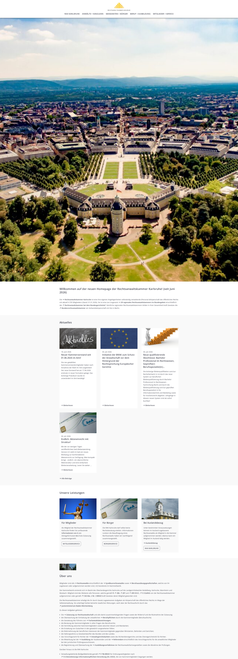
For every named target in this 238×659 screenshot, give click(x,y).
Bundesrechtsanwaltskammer (74, 308)
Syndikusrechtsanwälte (115, 583)
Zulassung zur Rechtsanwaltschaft (80, 615)
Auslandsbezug (152, 543)
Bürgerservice (110, 544)
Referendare (118, 639)
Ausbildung (85, 639)
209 (132, 593)
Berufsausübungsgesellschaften (144, 583)
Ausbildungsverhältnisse (105, 645)
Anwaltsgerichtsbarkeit (100, 637)
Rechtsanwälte (83, 583)
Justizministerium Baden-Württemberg (77, 606)
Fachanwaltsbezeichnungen (100, 620)
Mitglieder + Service (163, 14)
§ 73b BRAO (105, 654)
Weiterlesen (68, 405)
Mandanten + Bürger (117, 14)
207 (123, 593)
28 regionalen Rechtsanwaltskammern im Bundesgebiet (143, 302)
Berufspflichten (109, 617)
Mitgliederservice (71, 544)
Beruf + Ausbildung (140, 14)
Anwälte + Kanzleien (92, 14)
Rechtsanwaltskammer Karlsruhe (78, 299)
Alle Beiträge (67, 478)
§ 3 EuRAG (146, 593)
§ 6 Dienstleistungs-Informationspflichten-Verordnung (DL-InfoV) (89, 657)
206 (118, 593)
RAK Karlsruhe (72, 14)
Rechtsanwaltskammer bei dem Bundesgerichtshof (85, 305)
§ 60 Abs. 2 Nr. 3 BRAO (93, 596)
